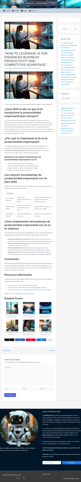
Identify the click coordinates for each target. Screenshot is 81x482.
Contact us (53, 3)
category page (18, 293)
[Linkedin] (24, 478)
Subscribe (72, 462)
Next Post (52, 350)
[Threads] (21, 478)
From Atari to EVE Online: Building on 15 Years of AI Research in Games (67, 116)
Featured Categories (41, 3)
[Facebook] (17, 478)
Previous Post (6, 350)
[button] (47, 3)
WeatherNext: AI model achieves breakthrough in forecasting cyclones (67, 131)
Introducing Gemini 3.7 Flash (68, 120)
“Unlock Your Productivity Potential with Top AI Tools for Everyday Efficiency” (68, 60)
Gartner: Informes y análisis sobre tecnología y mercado (22, 285)
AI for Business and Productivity (12, 68)
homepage (31, 293)
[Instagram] (19, 478)
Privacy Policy (46, 474)
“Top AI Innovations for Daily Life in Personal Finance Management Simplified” (68, 53)
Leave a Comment (35, 68)
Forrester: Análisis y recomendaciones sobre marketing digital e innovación (27, 287)
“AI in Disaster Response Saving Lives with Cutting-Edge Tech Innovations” (69, 45)
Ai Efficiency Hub (29, 3)
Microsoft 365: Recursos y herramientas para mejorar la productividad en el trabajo (29, 289)
